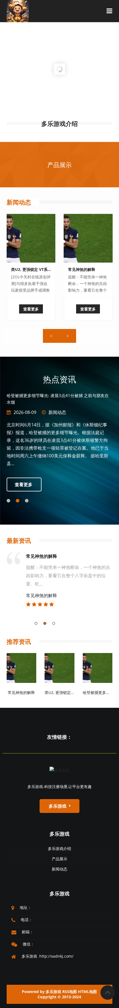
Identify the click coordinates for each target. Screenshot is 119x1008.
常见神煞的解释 (81, 269)
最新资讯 (19, 540)
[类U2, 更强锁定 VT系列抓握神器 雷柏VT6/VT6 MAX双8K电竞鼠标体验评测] (31, 238)
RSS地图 (69, 991)
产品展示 (59, 164)
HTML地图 (87, 991)
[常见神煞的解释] (88, 238)
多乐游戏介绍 (59, 848)
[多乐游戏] (59, 770)
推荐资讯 (19, 641)
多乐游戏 (59, 833)
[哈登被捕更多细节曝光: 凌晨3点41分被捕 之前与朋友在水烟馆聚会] (98, 667)
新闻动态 (19, 202)
